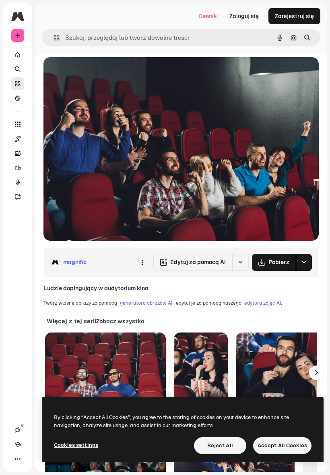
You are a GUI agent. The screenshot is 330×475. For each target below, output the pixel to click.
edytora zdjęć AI (262, 303)
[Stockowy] (17, 83)
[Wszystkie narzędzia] (17, 124)
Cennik (207, 16)
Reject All (220, 445)
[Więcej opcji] (142, 262)
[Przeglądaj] (17, 98)
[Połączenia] (17, 429)
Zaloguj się (244, 16)
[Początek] (17, 54)
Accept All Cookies (282, 445)
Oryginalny (99, 72)
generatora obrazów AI (146, 303)
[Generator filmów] (17, 167)
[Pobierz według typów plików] (304, 262)
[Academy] (17, 444)
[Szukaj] (17, 69)
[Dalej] (316, 372)
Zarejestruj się (294, 16)
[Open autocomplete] (53, 38)
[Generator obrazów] (17, 153)
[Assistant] (17, 196)
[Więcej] (17, 458)
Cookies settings (76, 445)
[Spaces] (17, 138)
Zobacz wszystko (120, 321)
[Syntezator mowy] (17, 182)
